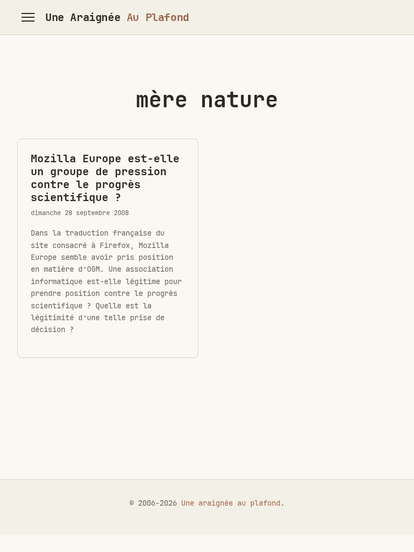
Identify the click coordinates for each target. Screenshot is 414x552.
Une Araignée (117, 17)
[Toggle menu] (28, 17)
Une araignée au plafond (230, 503)
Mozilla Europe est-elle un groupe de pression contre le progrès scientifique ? (105, 177)
